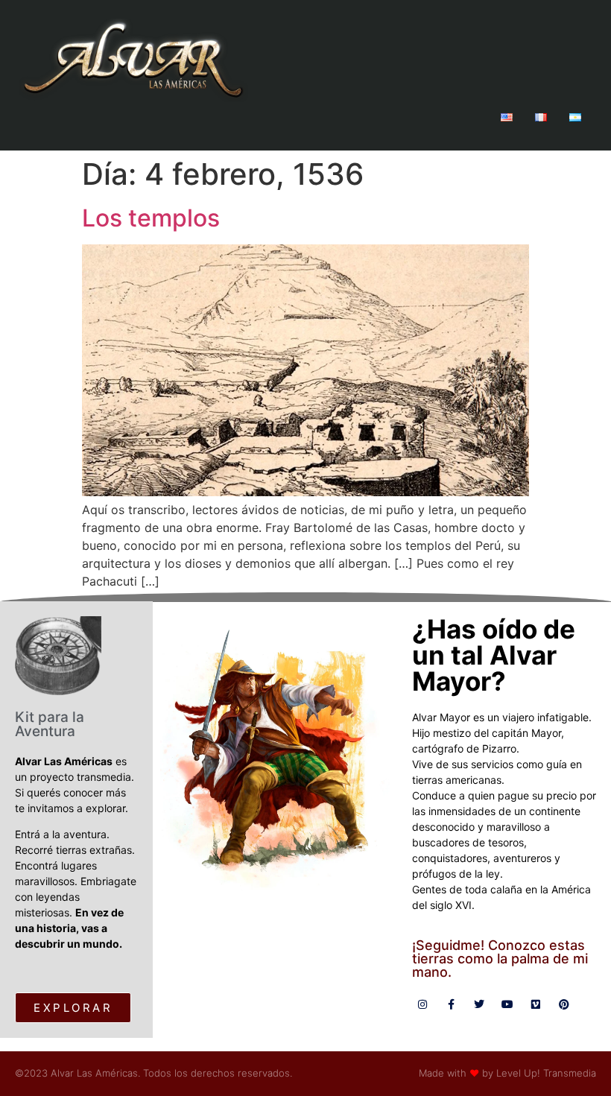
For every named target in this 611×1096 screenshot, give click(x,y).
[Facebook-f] (450, 1004)
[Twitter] (479, 1004)
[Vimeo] (535, 1004)
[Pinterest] (564, 1004)
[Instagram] (422, 1004)
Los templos (151, 217)
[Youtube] (507, 1004)
